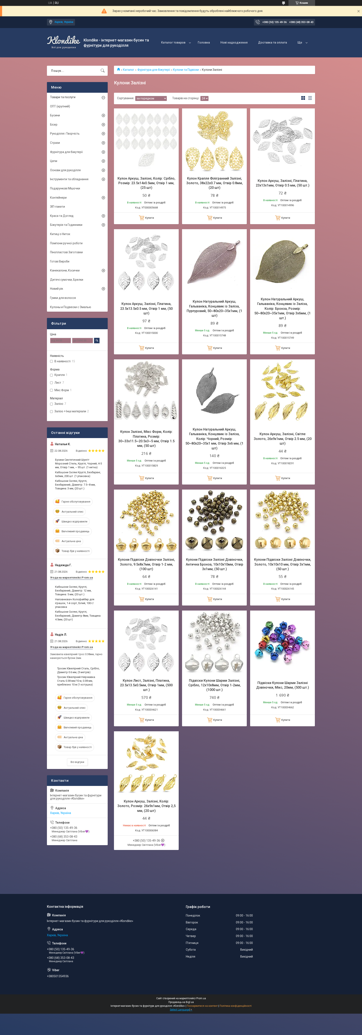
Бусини (55, 115)
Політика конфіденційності (236, 1005)
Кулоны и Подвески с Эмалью (70, 307)
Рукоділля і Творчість (65, 133)
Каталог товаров (173, 42)
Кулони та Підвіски (186, 69)
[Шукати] (103, 71)
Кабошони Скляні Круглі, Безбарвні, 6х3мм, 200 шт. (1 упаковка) (78, 474)
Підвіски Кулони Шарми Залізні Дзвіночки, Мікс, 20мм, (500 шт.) (282, 685)
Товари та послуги (62, 97)
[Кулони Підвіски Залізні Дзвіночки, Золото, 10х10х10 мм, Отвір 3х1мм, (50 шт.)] (282, 522)
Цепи (53, 161)
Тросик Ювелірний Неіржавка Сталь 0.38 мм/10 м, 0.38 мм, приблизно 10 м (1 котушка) (76, 680)
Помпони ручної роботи (66, 243)
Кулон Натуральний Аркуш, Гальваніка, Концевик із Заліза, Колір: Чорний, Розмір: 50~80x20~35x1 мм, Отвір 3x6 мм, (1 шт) (214, 438)
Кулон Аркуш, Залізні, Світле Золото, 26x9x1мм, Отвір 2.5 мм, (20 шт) (283, 438)
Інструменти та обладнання (69, 179)
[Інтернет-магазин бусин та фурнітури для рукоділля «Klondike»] (63, 43)
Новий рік (56, 288)
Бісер (53, 124)
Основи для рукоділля (65, 170)
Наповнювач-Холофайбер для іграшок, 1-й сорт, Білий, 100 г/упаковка (74, 603)
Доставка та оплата (272, 42)
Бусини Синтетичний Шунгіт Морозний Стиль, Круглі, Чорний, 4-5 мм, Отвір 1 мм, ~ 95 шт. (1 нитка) (78, 463)
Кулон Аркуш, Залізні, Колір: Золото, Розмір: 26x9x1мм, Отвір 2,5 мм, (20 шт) (146, 806)
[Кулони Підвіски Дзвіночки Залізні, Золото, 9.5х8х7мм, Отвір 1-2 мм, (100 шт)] (146, 522)
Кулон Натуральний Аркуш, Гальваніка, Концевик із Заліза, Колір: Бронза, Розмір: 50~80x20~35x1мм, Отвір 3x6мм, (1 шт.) (282, 308)
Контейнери (58, 197)
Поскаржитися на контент (202, 1005)
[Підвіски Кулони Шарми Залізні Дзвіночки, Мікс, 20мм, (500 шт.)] (282, 643)
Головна (204, 42)
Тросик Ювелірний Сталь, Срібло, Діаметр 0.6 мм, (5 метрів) (78, 670)
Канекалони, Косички (65, 270)
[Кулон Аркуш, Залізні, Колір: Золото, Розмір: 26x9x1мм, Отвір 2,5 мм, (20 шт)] (146, 763)
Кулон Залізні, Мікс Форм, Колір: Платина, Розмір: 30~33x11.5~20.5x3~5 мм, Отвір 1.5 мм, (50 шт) (146, 439)
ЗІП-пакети (57, 206)
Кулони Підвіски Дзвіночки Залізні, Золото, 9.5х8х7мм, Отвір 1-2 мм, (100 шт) (146, 564)
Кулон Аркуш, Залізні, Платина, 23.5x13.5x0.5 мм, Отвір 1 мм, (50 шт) (146, 308)
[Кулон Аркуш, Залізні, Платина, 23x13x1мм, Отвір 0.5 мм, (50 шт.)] (282, 140)
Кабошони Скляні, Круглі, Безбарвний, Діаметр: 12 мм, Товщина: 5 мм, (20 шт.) (73, 590)
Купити (149, 217)
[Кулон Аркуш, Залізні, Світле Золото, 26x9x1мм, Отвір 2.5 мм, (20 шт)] (282, 391)
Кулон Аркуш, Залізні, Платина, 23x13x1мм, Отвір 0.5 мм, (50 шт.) (282, 183)
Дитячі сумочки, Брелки (66, 279)
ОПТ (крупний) (60, 106)
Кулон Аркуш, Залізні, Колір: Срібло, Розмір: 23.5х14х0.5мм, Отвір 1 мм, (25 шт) (146, 183)
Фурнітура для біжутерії (153, 69)
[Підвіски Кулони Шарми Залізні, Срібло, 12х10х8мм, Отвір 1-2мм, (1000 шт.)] (214, 643)
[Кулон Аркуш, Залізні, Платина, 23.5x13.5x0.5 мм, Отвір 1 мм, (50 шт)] (146, 261)
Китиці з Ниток (60, 234)
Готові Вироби (59, 261)
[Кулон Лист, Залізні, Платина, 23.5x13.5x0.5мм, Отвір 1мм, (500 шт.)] (146, 643)
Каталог (128, 69)
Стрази (55, 142)
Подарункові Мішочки (65, 188)
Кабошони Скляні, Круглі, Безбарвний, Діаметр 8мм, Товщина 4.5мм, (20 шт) (78, 615)
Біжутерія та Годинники (66, 224)
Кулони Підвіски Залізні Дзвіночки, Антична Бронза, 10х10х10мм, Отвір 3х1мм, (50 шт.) (214, 564)
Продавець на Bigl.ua (181, 1002)
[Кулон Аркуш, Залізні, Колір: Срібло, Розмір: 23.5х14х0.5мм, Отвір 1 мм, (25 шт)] (146, 140)
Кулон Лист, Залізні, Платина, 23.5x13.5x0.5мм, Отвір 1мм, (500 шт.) (146, 685)
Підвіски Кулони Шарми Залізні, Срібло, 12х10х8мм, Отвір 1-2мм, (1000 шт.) (214, 685)
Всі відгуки (77, 762)
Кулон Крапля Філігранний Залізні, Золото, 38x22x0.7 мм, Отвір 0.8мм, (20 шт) (214, 183)
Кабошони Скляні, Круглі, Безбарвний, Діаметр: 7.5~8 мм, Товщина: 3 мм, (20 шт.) (75, 484)
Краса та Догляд (62, 215)
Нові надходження (234, 42)
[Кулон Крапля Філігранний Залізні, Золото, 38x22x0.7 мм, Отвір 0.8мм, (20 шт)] (214, 140)
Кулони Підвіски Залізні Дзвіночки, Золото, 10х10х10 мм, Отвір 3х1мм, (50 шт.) (282, 564)
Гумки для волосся (63, 298)
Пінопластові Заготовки (66, 252)
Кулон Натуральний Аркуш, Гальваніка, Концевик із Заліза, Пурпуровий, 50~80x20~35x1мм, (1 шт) (214, 309)
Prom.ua (201, 998)
